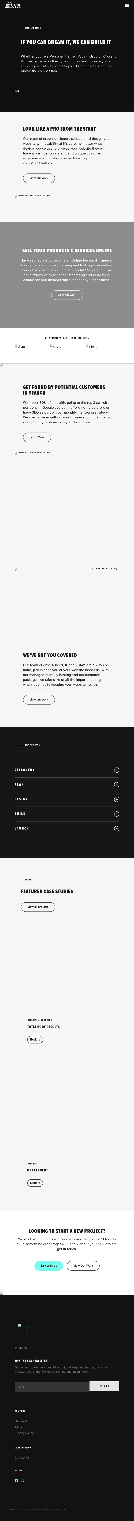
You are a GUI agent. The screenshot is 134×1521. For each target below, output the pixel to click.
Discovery (25, 770)
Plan (19, 784)
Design (21, 799)
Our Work (21, 1421)
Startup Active (57, 1509)
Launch (22, 828)
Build (20, 814)
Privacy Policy (24, 1433)
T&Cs (18, 1427)
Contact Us (22, 1457)
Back (17, 91)
